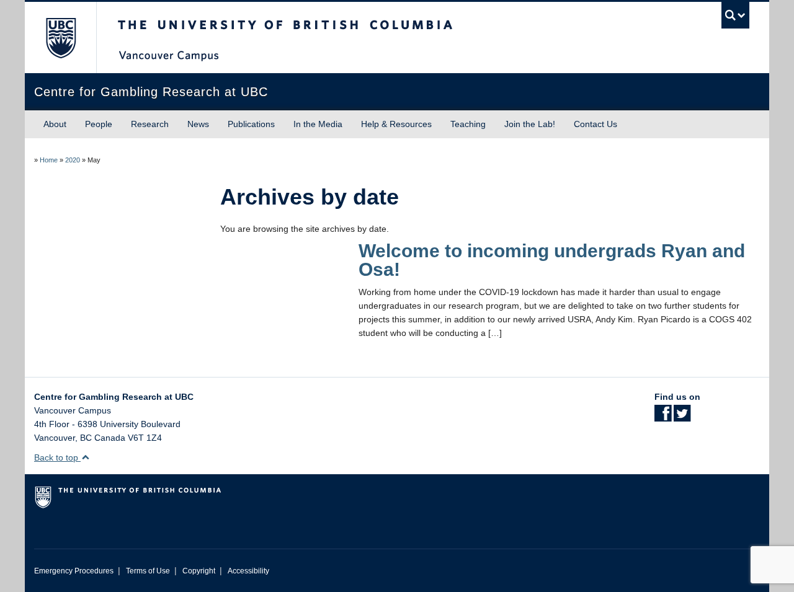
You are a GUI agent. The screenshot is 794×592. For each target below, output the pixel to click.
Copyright (198, 571)
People (98, 124)
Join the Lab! (529, 124)
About (54, 124)
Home (49, 160)
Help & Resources (396, 124)
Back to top (57, 457)
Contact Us (595, 124)
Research (150, 124)
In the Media (317, 124)
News (198, 124)
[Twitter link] (682, 417)
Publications (251, 124)
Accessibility (248, 571)
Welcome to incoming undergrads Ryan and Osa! (552, 260)
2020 (72, 160)
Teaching (468, 124)
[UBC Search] (735, 15)
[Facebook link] (662, 417)
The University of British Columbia (60, 37)
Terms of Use (148, 571)
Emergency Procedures (74, 571)
